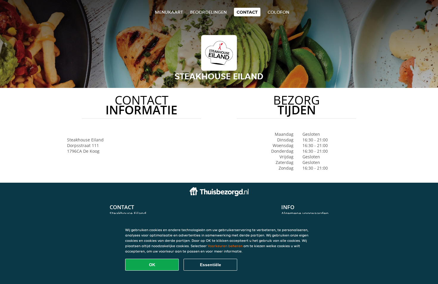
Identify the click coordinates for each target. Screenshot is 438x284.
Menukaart (169, 12)
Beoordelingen (208, 12)
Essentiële (210, 264)
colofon (278, 12)
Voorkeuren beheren (225, 246)
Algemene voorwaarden (305, 213)
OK (152, 264)
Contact (247, 12)
